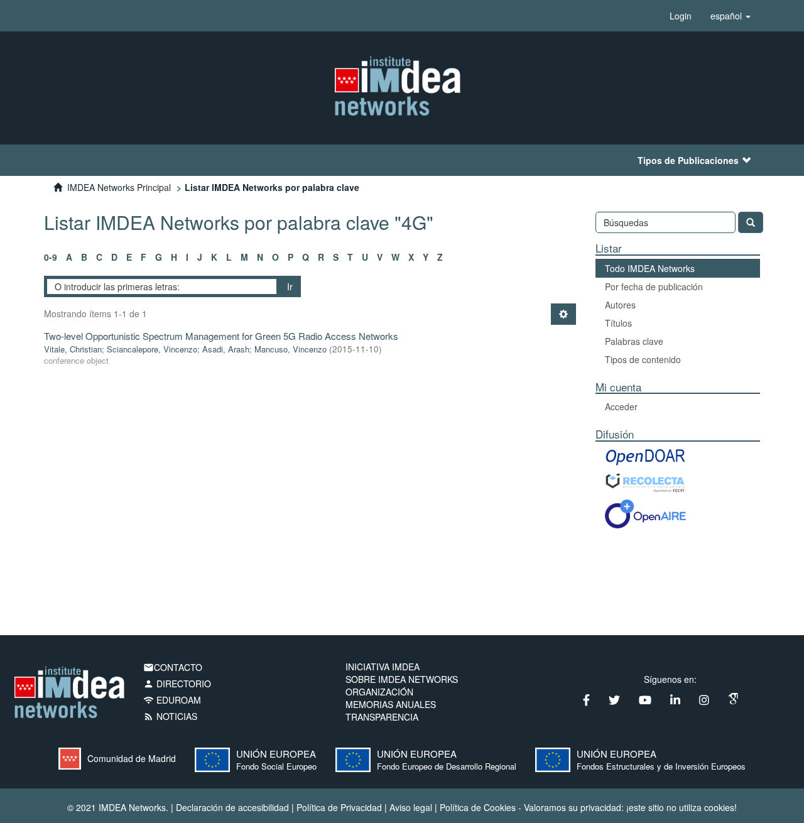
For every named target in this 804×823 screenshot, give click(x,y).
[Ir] (750, 222)
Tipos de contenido (643, 359)
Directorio (177, 683)
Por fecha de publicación (654, 286)
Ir (290, 286)
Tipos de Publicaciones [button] (688, 160)
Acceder (621, 406)
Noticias (170, 716)
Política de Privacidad (339, 807)
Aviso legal (410, 807)
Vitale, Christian (73, 349)
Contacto (172, 667)
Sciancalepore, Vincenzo (152, 349)
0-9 (50, 257)
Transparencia (381, 717)
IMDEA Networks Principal (119, 187)
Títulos (618, 323)
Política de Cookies (478, 807)
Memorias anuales (390, 704)
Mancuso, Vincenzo (290, 349)
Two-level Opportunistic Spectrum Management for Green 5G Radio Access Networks (221, 335)
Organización (379, 691)
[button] (730, 15)
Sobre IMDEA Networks (401, 679)
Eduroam (172, 700)
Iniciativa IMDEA (382, 666)
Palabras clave (634, 341)
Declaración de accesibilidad (232, 807)
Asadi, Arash (225, 349)
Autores (620, 304)
